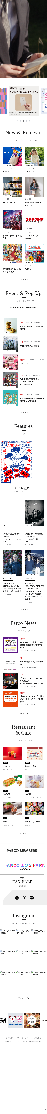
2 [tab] (20, 121)
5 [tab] (29, 121)
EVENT (22, 308)
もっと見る (23, 280)
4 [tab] (26, 121)
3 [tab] (23, 121)
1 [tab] (18, 121)
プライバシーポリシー (23, 1038)
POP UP (16, 308)
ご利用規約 (9, 1038)
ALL (11, 308)
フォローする (23, 998)
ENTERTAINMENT (31, 308)
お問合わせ (37, 1038)
